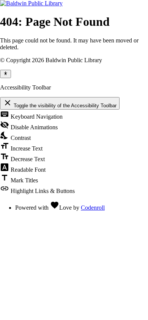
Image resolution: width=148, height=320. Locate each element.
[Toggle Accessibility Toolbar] (5, 74)
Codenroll (93, 207)
